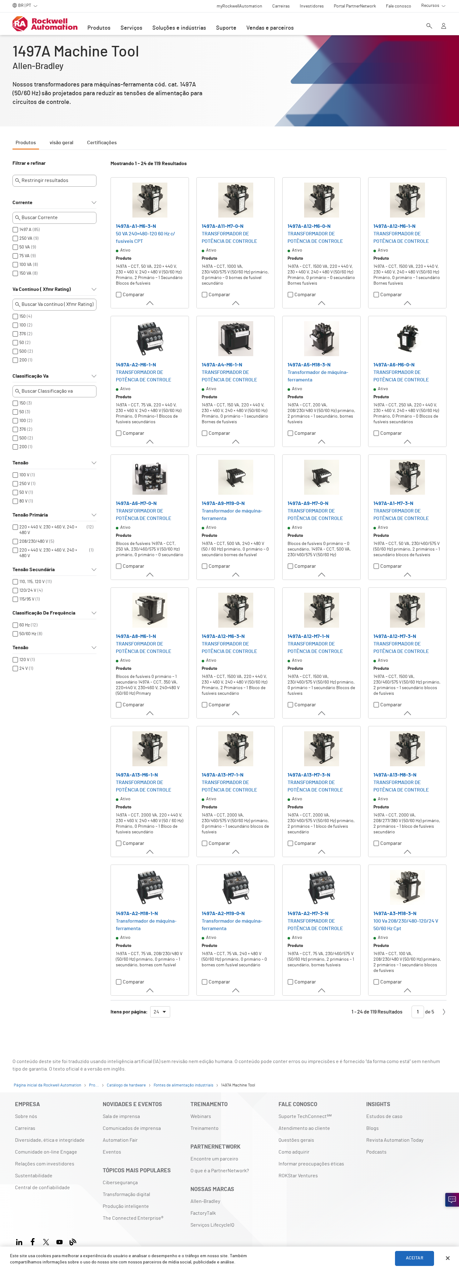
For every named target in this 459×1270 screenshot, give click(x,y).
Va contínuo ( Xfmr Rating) (41, 289)
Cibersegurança (120, 1182)
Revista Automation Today (394, 1140)
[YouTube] (59, 1241)
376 (22, 334)
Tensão (20, 462)
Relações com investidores (44, 1163)
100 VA (25, 264)
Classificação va (30, 376)
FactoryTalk (203, 1213)
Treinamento (204, 1128)
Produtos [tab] (26, 142)
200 (23, 360)
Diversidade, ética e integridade (50, 1140)
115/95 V (26, 599)
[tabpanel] (229, 592)
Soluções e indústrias (179, 28)
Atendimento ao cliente (304, 1128)
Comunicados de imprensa (132, 1128)
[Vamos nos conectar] (452, 1200)
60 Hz (24, 625)
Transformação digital (126, 1194)
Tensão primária (30, 514)
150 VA (25, 273)
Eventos (112, 1152)
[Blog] (73, 1241)
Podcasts (376, 1152)
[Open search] (429, 26)
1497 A (25, 230)
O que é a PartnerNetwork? (219, 1170)
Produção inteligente (126, 1206)
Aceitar (414, 1258)
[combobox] (160, 1011)
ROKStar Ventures (298, 1175)
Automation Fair (120, 1140)
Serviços (131, 28)
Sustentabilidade (33, 1175)
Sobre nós (26, 1116)
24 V (23, 668)
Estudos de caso (384, 1116)
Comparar (133, 294)
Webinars (200, 1116)
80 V (23, 501)
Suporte (226, 28)
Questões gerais (296, 1140)
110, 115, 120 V (32, 582)
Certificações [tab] (102, 142)
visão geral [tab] (61, 142)
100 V (24, 475)
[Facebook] (32, 1241)
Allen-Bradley (205, 1201)
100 (22, 325)
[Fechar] (447, 1258)
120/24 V (27, 590)
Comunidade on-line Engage (46, 1152)
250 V (24, 484)
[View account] (444, 26)
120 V (24, 660)
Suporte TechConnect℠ (305, 1116)
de (429, 1011)
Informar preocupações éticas (311, 1163)
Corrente (22, 202)
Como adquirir (294, 1152)
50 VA (24, 247)
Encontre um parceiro (214, 1158)
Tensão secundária (33, 569)
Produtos (99, 28)
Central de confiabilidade (42, 1187)
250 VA (25, 238)
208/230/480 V (33, 541)
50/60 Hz (27, 634)
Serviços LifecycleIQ (212, 1225)
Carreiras (25, 1128)
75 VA (24, 256)
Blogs (372, 1128)
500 (23, 351)
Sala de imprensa (121, 1116)
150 (22, 316)
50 (21, 343)
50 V (23, 492)
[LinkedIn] (20, 1241)
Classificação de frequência (43, 612)
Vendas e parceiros (270, 28)
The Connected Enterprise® (133, 1218)
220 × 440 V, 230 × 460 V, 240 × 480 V (48, 530)
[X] (46, 1241)
